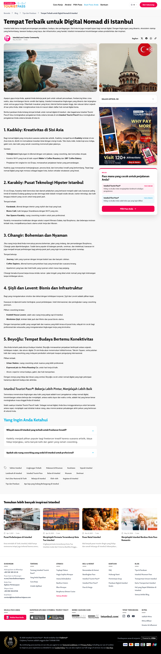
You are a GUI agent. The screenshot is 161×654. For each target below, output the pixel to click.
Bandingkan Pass (89, 574)
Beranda (7, 13)
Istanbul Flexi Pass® (90, 583)
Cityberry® (63, 637)
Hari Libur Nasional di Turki (16, 478)
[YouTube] (133, 616)
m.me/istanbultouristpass (14, 578)
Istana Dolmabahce (63, 578)
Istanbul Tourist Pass (35, 473)
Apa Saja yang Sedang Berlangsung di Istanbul (41, 483)
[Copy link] (155, 38)
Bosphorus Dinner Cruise (65, 591)
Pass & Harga (87, 587)
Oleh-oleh (54, 478)
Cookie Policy (60, 647)
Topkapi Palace (62, 570)
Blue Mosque (61, 587)
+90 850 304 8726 (11, 591)
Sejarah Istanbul (86, 468)
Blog (16, 13)
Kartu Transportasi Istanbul (145, 583)
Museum (68, 473)
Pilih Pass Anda (126, 208)
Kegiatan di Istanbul (70, 478)
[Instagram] (124, 616)
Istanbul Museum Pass (143, 574)
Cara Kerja (58, 5)
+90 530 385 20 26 (11, 572)
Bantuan (104, 5)
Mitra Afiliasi (146, 620)
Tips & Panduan (141, 570)
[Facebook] (128, 616)
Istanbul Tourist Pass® (91, 578)
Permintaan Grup (115, 578)
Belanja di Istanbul (38, 478)
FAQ (110, 570)
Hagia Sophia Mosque (64, 574)
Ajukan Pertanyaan (12, 584)
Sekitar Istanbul (16, 468)
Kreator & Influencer (149, 625)
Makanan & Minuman (54, 468)
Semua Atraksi (61, 595)
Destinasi (80, 473)
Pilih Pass (77, 5)
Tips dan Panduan (29, 13)
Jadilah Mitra (147, 616)
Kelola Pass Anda (17, 617)
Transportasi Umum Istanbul (146, 578)
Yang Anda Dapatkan (38, 577)
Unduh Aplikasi (36, 586)
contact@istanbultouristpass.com (17, 597)
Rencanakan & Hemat (91, 570)
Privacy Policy (86, 644)
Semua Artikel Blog (142, 594)
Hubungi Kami (114, 574)
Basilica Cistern (62, 583)
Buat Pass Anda (91, 5)
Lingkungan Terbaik (33, 468)
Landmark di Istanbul (14, 473)
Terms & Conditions (70, 644)
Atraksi (68, 5)
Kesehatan (71, 468)
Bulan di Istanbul (53, 473)
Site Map (109, 647)
